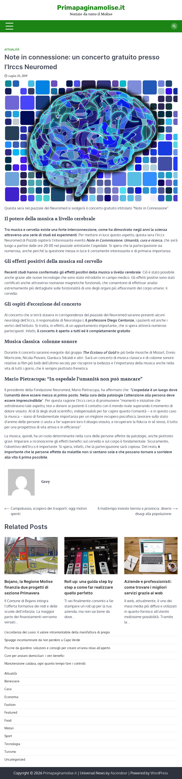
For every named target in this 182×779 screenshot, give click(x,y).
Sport (8, 736)
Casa (8, 689)
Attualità (11, 49)
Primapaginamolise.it (91, 7)
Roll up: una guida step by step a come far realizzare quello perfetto (88, 587)
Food (7, 720)
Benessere (12, 681)
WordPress (159, 773)
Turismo (10, 752)
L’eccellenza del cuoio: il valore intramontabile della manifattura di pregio (57, 632)
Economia (11, 697)
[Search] (174, 26)
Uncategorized (14, 759)
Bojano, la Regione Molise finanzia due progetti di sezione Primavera (28, 587)
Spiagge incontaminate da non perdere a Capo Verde (42, 640)
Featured (10, 712)
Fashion (10, 705)
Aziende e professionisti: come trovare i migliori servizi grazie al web (148, 587)
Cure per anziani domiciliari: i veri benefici (34, 656)
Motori (9, 728)
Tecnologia (12, 744)
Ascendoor (119, 773)
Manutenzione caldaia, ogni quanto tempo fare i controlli (45, 663)
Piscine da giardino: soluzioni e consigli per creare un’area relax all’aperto (57, 648)
